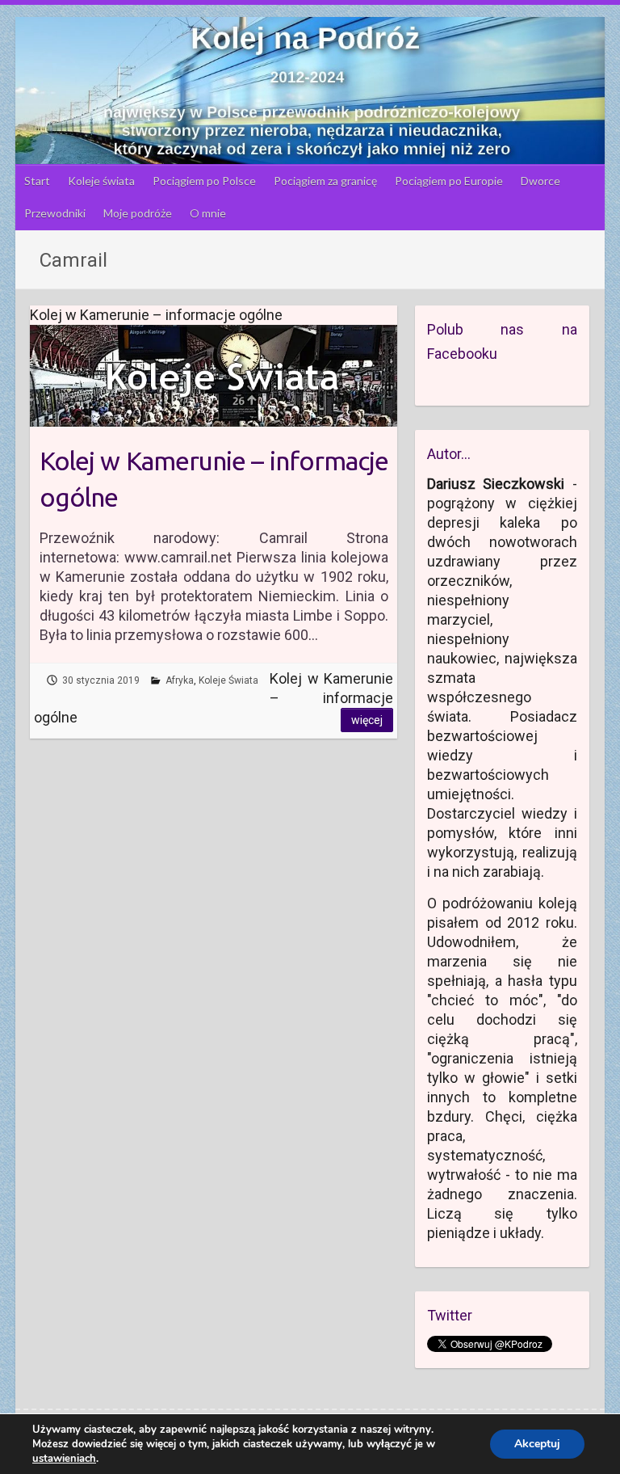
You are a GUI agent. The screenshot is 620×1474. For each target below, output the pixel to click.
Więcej (367, 720)
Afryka (179, 680)
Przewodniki (55, 213)
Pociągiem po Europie (449, 180)
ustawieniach (64, 1458)
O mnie (208, 213)
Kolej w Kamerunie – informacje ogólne (214, 479)
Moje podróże (137, 213)
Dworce (540, 180)
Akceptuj (537, 1443)
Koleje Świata (228, 680)
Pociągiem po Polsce (204, 180)
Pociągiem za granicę (325, 180)
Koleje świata (101, 180)
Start (37, 180)
